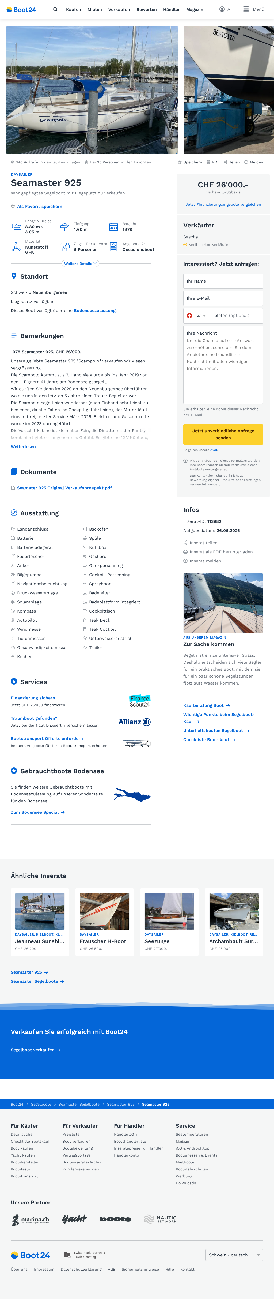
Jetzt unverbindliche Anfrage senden (223, 434)
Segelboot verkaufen (33, 1049)
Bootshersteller (25, 1162)
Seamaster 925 (26, 972)
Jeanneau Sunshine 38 (44, 941)
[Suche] (56, 9)
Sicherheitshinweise (140, 1269)
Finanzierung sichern (33, 697)
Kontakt (187, 1269)
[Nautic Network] (160, 1219)
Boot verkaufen (77, 1141)
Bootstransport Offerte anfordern (47, 738)
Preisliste (71, 1134)
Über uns (19, 1269)
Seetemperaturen (192, 1134)
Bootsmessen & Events (196, 1155)
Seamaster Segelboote (34, 981)
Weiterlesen (23, 446)
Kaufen (73, 9)
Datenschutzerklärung (81, 1269)
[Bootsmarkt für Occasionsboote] (21, 9)
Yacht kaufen (23, 1155)
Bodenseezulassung (95, 310)
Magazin (194, 9)
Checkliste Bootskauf (206, 739)
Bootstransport (24, 1176)
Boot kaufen (22, 1148)
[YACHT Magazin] (74, 1219)
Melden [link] (256, 162)
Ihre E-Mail (198, 298)
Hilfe (169, 1269)
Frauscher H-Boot (103, 941)
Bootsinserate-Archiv (82, 1162)
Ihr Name (196, 281)
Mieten (94, 9)
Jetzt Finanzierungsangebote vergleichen (223, 204)
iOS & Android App (193, 1148)
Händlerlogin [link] (125, 1134)
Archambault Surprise (238, 941)
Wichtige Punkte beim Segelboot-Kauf (219, 718)
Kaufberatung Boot (203, 705)
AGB (213, 450)
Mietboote (185, 1162)
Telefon (230, 315)
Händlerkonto (126, 1155)
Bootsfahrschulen (192, 1169)
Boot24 (17, 1104)
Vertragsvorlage (76, 1155)
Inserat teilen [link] (204, 542)
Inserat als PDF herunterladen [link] (221, 551)
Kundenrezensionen (81, 1169)
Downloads (186, 1183)
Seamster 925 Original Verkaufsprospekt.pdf (64, 487)
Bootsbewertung (78, 1148)
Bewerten (146, 9)
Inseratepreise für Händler (138, 1148)
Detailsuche (21, 1134)
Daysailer (22, 174)
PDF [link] (216, 162)
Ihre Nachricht (202, 333)
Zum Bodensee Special (35, 812)
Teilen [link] (235, 162)
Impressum (44, 1269)
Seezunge (157, 941)
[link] (40, 922)
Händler (171, 9)
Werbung (184, 1176)
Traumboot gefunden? (34, 718)
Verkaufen (119, 9)
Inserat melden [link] (205, 561)
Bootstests (20, 1169)
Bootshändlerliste (130, 1141)
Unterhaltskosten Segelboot (213, 730)
